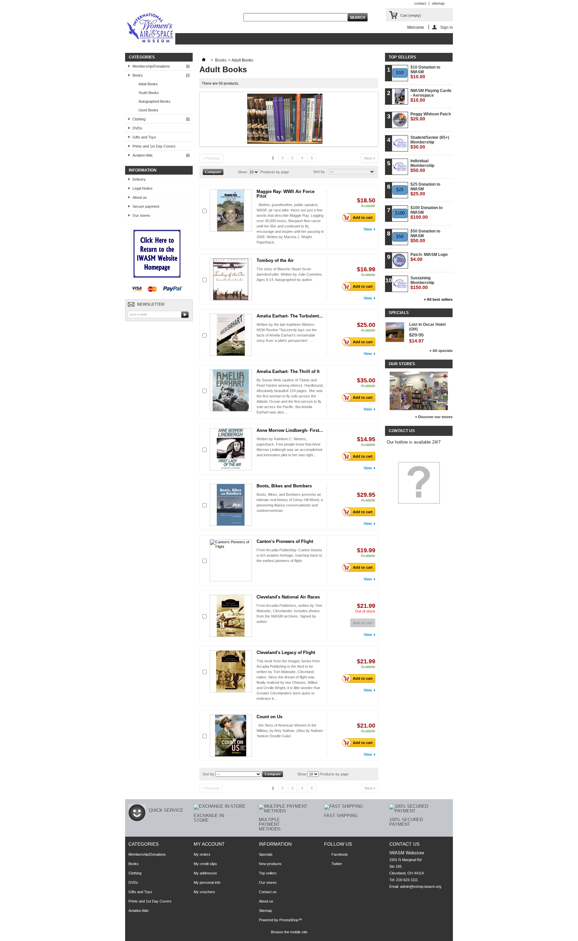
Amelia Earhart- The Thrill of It (288, 371)
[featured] (157, 280)
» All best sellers (438, 299)
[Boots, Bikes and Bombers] (231, 505)
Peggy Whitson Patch (430, 116)
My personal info (207, 882)
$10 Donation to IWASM (425, 72)
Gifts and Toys (144, 137)
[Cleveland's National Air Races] (231, 616)
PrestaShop (288, 920)
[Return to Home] (203, 60)
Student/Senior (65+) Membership (429, 142)
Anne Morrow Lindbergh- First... (290, 430)
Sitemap (265, 911)
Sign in (446, 27)
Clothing (139, 119)
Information (143, 170)
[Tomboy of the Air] (231, 279)
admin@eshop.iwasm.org (420, 886)
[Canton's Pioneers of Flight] (231, 560)
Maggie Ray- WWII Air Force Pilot (285, 194)
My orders (202, 854)
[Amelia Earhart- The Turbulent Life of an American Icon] (231, 335)
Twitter (336, 864)
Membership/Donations (151, 66)
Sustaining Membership (422, 283)
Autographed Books (154, 101)
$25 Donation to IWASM (425, 189)
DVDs (137, 128)
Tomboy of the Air (275, 260)
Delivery (139, 179)
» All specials (441, 351)
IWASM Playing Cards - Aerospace (431, 95)
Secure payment (145, 206)
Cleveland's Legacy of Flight (286, 652)
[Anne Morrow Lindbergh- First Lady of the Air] (231, 449)
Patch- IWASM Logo (429, 257)
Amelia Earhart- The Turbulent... (290, 315)
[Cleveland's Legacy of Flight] (231, 671)
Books (137, 75)
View (368, 229)
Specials (399, 312)
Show (242, 172)
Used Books (148, 110)
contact (420, 3)
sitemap (438, 3)
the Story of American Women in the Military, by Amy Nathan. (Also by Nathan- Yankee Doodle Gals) (290, 730)
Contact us (268, 892)
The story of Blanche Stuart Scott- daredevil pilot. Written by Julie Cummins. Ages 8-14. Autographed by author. (290, 274)
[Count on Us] (231, 736)
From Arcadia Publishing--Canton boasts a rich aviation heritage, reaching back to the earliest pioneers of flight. (289, 555)
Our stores (141, 215)
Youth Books (148, 93)
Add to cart (363, 217)
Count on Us (269, 716)
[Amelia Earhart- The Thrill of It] (231, 390)
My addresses (205, 873)
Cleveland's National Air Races (288, 596)
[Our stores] (419, 409)
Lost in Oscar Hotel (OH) (427, 327)
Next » (369, 158)
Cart (410, 15)
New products (270, 864)
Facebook (339, 854)
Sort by (319, 172)
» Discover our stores (434, 417)
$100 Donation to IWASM (426, 212)
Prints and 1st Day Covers (154, 146)
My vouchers (204, 892)
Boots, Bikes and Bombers (284, 485)
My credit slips (205, 864)
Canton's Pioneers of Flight (285, 541)
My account (209, 844)
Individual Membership (422, 166)
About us (139, 197)
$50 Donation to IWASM (425, 236)
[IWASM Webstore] (150, 28)
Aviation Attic (142, 155)
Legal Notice (142, 188)
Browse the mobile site (289, 932)
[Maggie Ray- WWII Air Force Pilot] (231, 210)
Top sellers (402, 57)
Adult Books (148, 84)
